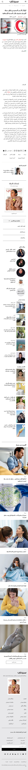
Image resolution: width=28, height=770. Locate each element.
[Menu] (25, 1)
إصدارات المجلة (14, 183)
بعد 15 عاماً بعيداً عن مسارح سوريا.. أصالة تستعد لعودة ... (9, 355)
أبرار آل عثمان (12, 261)
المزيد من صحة (21, 445)
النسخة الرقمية (14, 213)
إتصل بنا (7, 761)
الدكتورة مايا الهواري (11, 271)
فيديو (25, 698)
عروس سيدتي (23, 716)
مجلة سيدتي (10, 698)
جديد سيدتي (21, 300)
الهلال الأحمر (18, 40)
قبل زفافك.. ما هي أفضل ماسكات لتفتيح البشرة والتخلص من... (9, 399)
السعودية (5, 40)
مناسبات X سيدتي (9, 702)
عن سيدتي (11, 706)
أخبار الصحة (12, 158)
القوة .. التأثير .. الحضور (21, 226)
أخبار (14, 315)
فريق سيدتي (10, 713)
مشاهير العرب (12, 353)
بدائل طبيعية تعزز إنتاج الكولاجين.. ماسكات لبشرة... (10, 371)
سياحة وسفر (13, 340)
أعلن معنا (11, 761)
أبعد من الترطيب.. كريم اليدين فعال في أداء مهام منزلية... (9, 426)
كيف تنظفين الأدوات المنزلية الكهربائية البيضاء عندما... (9, 385)
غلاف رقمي (10, 720)
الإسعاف (5, 155)
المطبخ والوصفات (9, 740)
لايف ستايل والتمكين (21, 738)
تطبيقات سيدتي (9, 716)
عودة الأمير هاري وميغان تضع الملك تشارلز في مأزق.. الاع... (9, 330)
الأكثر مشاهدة (21, 367)
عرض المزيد (14, 662)
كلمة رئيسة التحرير (15, 221)
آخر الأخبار (11, 723)
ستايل (25, 709)
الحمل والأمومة (9, 743)
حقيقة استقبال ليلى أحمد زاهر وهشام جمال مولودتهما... (9, 413)
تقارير (25, 713)
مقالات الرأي (22, 247)
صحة (19, 155)
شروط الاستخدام (23, 761)
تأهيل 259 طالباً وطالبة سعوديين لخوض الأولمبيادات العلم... (9, 318)
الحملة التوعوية (21, 158)
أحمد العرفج (13, 282)
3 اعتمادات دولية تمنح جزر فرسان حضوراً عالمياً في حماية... (10, 344)
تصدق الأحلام (22, 232)
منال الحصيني (12, 290)
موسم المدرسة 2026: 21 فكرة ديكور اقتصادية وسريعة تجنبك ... (9, 306)
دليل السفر (23, 723)
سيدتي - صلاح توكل (22, 17)
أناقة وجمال (23, 743)
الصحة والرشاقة (9, 738)
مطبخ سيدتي (23, 702)
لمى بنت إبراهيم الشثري (10, 251)
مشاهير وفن (23, 740)
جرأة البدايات (22, 238)
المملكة (8, 92)
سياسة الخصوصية (16, 761)
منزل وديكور (13, 303)
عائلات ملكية (13, 328)
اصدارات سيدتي (22, 720)
